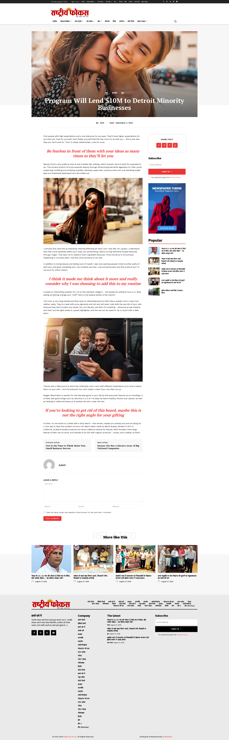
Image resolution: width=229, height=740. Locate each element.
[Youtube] (176, 1)
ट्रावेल (114, 93)
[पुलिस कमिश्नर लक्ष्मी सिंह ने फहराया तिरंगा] (153, 291)
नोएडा (108, 625)
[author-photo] (33, 581)
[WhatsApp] (175, 145)
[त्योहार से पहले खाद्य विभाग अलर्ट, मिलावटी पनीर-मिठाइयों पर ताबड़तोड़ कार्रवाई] (153, 261)
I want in (166, 172)
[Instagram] (167, 1)
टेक (106, 93)
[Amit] (49, 465)
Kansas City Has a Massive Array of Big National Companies (118, 447)
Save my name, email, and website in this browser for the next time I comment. (78, 512)
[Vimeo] (173, 1)
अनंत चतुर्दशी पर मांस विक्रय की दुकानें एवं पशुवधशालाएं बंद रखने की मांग (173, 281)
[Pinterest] (169, 145)
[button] (175, 21)
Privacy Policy (175, 177)
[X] (170, 1)
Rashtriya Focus (70, 737)
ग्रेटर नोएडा (110, 642)
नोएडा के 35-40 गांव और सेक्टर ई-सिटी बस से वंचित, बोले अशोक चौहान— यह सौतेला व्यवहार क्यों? (173, 250)
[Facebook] (163, 1)
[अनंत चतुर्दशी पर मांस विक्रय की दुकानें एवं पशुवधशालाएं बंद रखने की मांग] (153, 281)
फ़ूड (122, 93)
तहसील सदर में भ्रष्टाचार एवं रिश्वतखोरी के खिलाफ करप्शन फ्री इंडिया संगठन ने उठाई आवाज (173, 271)
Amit (102, 123)
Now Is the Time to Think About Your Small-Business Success (66, 447)
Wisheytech (167, 737)
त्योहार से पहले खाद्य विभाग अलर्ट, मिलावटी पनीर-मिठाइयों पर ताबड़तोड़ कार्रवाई (172, 261)
